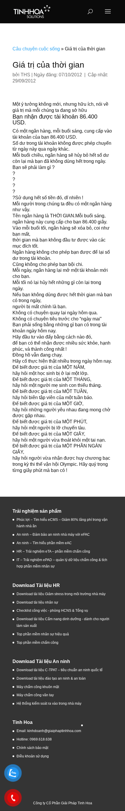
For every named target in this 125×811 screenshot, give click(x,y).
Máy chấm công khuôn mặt (38, 687)
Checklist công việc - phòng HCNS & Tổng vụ (52, 611)
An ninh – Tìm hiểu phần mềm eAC (45, 543)
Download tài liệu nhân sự (37, 602)
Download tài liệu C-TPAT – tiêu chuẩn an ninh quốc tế (60, 670)
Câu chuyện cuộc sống (36, 48)
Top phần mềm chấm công (37, 643)
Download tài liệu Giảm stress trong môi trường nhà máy (61, 594)
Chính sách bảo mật (32, 748)
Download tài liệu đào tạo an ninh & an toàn (52, 678)
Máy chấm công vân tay (35, 695)
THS (25, 74)
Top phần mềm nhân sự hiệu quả (43, 634)
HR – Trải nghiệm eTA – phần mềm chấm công (53, 551)
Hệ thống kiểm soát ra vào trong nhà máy (49, 703)
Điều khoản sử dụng (33, 756)
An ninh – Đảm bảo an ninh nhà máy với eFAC (53, 535)
